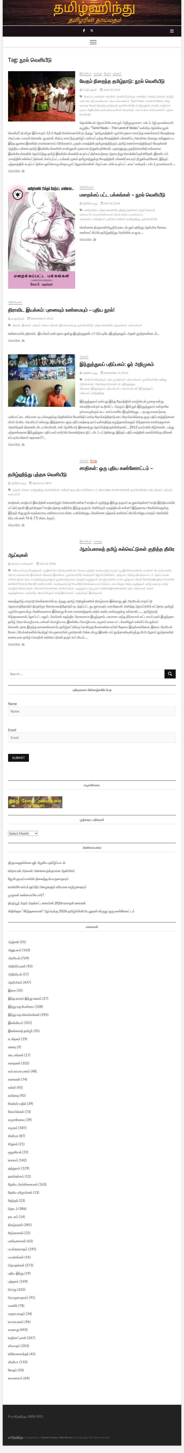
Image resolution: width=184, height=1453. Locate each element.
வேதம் (107, 73)
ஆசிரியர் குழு (89, 203)
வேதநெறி (128, 110)
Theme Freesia (48, 1437)
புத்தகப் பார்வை (41, 325)
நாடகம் (13, 1217)
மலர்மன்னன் (135, 325)
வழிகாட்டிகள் (17, 1338)
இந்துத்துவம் (98, 388)
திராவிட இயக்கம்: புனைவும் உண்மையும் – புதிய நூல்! (61, 309)
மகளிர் (13, 1305)
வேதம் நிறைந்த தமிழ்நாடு (103, 105)
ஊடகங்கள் (16, 1055)
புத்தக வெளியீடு (108, 210)
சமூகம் (13, 1128)
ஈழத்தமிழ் (30, 592)
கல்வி (12, 1087)
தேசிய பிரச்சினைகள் (23, 1184)
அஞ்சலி (13, 942)
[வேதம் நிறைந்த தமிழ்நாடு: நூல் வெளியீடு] (41, 96)
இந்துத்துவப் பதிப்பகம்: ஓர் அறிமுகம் (117, 364)
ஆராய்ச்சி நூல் (45, 592)
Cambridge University (113, 588)
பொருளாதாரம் (18, 1297)
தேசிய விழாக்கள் (20, 1192)
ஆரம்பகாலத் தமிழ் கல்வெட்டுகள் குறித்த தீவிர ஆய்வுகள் (91, 551)
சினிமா (13, 1136)
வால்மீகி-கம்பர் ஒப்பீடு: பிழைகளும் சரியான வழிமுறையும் (47, 887)
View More (19, 171)
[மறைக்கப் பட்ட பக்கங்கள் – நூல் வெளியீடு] (41, 237)
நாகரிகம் (148, 570)
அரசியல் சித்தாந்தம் (95, 379)
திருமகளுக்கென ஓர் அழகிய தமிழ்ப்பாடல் (36, 863)
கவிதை (13, 1095)
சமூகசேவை (16, 1120)
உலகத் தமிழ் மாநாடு (106, 570)
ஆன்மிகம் (15, 982)
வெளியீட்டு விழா (126, 96)
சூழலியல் (15, 1152)
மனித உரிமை (91, 210)
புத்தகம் (117, 73)
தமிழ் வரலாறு (153, 584)
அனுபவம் (14, 950)
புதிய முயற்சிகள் (116, 379)
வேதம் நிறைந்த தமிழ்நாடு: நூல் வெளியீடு (122, 80)
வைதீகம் (111, 96)
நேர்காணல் (16, 1233)
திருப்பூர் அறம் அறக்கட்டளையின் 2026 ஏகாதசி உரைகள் (47, 903)
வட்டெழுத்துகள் (125, 579)
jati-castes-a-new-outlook (114, 489)
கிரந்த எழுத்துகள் (135, 584)
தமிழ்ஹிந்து (133, 219)
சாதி (150, 489)
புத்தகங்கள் (120, 325)
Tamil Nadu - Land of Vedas (147, 101)
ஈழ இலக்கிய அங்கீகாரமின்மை (60, 570)
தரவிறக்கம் (16, 1176)
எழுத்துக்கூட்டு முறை (87, 588)
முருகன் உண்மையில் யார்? (26, 895)
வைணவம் (15, 1378)
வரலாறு (98, 73)
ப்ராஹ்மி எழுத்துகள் (87, 579)
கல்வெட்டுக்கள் (157, 96)
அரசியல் (14, 958)
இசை (12, 990)
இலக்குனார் (95, 592)
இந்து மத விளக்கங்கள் (24, 1015)
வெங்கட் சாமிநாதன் (22, 563)
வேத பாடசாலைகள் (94, 96)
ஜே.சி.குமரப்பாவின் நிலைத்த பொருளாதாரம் (38, 879)
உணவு (12, 1047)
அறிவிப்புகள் (87, 187)
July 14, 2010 (47, 563)
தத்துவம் (14, 1168)
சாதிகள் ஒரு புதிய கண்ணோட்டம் (79, 489)
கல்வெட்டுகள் (66, 588)
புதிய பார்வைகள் (136, 588)
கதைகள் (14, 1063)
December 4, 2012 (41, 318)
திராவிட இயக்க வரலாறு (63, 325)
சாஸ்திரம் (141, 96)
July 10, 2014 (111, 203)
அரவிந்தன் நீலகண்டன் (108, 384)
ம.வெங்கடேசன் (129, 388)
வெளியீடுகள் (52, 489)
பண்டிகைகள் (17, 1241)
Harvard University (46, 588)
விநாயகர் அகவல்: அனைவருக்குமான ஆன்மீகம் (41, 871)
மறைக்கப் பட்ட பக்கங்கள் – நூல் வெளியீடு (122, 194)
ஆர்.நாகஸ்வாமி (99, 101)
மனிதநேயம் (98, 219)
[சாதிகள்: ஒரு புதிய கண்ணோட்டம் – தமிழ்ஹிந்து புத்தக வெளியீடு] (41, 460)
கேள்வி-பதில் (17, 1103)
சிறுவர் (13, 1144)
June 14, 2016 (111, 89)
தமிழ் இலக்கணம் (64, 592)
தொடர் (13, 1208)
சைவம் (13, 1160)
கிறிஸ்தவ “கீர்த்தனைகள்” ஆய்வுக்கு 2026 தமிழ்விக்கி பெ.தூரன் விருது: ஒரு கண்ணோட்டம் (71, 911)
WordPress (65, 1437)
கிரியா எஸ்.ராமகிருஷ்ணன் (27, 570)
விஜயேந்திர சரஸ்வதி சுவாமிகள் (104, 110)
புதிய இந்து (16, 1273)
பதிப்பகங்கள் (134, 379)
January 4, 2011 (42, 483)
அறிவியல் (15, 974)
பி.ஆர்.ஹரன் (89, 89)
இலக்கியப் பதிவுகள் (41, 575)
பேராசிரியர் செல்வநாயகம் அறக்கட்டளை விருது (98, 584)
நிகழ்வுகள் (15, 1225)
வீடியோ (13, 1362)
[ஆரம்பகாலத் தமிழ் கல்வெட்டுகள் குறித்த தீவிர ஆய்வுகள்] (41, 541)
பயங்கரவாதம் (17, 1249)
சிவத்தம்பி (89, 575)
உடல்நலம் (14, 1039)
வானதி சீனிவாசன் (103, 214)
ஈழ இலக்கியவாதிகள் (130, 570)
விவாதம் (14, 1346)
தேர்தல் (13, 1200)
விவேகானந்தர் (18, 1354)
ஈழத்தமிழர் (81, 592)
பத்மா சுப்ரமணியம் (119, 101)
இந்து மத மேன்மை (21, 1006)
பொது (93, 460)
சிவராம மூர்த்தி (86, 570)
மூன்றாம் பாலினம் (116, 219)
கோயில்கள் (16, 1112)
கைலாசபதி (23, 575)
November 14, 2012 (115, 372)
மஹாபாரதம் (16, 1314)
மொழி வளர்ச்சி (107, 579)
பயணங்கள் (16, 1257)
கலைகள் (14, 1079)
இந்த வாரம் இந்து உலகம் (25, 998)
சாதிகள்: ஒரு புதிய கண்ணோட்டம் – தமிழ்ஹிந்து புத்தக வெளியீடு (80, 471)
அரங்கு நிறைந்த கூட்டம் (140, 575)
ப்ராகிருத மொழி (63, 584)
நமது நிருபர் (17, 318)
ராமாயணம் (16, 1322)
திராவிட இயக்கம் (22, 325)
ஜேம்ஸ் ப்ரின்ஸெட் (105, 575)
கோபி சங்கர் (120, 214)
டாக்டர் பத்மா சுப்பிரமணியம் (150, 110)
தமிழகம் (121, 575)
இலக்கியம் (86, 73)
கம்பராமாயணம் (19, 1071)
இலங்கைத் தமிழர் (20, 1031)
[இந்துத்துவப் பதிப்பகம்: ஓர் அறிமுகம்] (41, 380)
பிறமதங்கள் (16, 1265)
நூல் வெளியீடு (127, 105)
